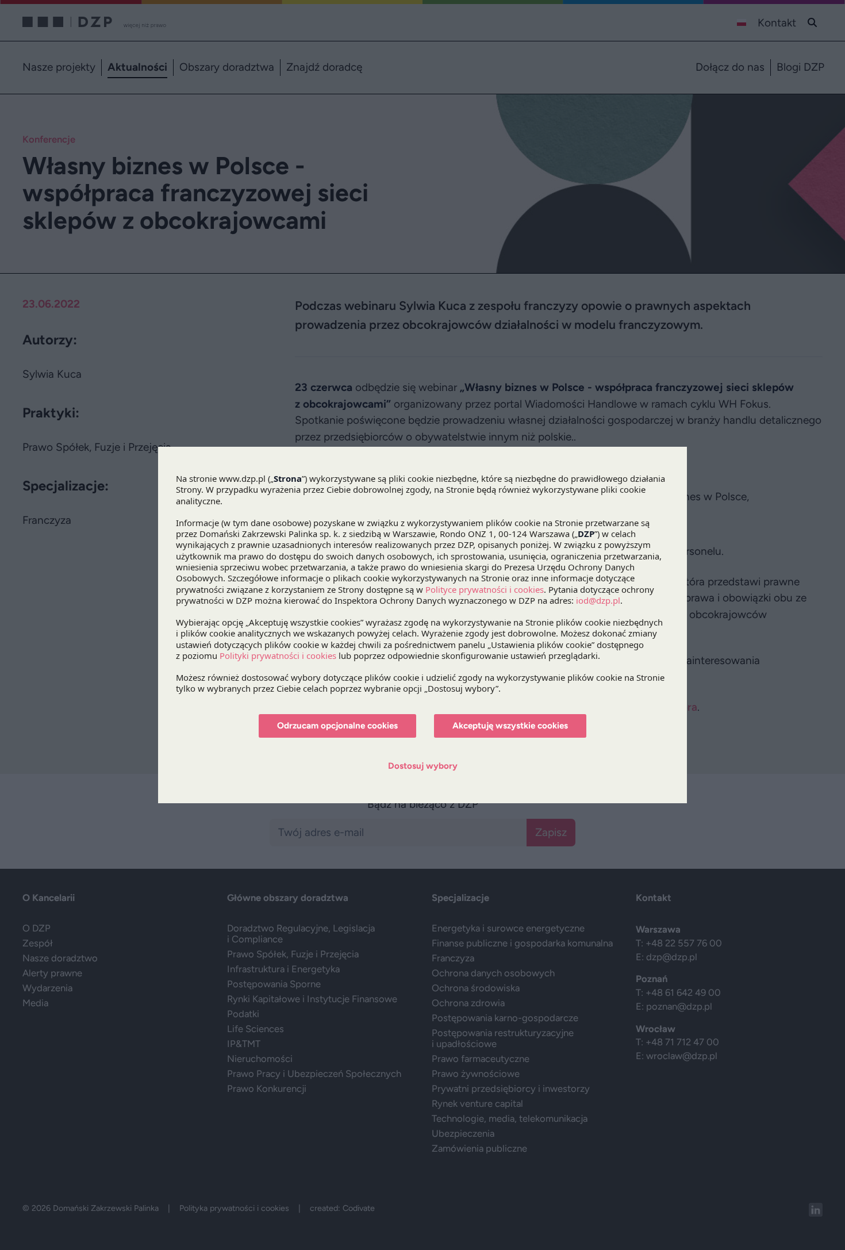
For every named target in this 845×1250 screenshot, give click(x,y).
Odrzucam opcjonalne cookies (337, 725)
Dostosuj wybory (423, 766)
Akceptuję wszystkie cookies (510, 725)
